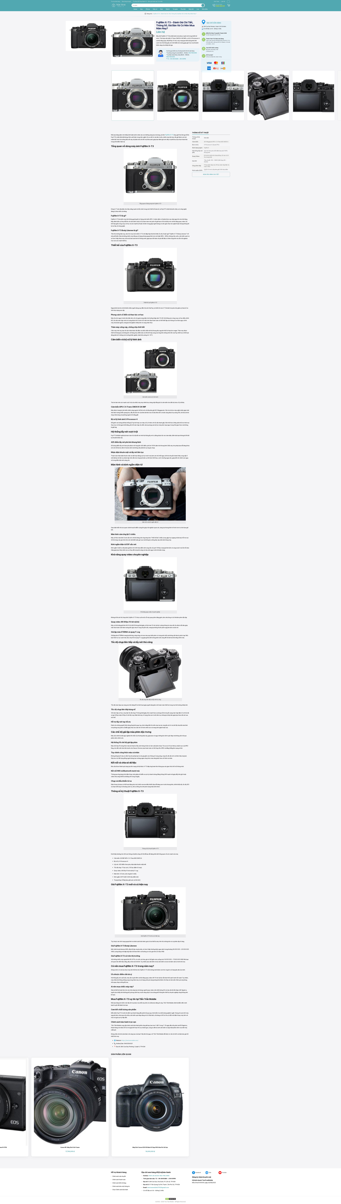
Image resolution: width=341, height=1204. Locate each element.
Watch (168, 9)
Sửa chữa (205, 9)
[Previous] (112, 66)
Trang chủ (149, 13)
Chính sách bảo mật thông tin (121, 1186)
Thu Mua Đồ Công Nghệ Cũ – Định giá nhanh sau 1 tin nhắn (148, 1)
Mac (141, 9)
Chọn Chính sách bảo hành (120, 1189)
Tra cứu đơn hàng (115, 1)
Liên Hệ (223, 1)
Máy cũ (155, 9)
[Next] (117, 66)
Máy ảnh (191, 9)
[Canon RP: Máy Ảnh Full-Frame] (70, 1102)
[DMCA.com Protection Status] (170, 1198)
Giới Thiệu (216, 1)
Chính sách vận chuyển (119, 1176)
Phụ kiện (183, 9)
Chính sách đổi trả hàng (119, 1183)
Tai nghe (175, 9)
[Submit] (202, 5)
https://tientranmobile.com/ (130, 1040)
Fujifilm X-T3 (169, 135)
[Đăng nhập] (228, 1)
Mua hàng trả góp (126, 1)
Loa (198, 9)
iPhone (148, 9)
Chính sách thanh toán (118, 1179)
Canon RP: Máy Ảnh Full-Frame (70, 1147)
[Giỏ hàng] (228, 5)
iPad (161, 9)
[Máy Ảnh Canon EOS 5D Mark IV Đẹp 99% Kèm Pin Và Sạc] (150, 1102)
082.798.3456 (164, 1175)
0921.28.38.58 (154, 1175)
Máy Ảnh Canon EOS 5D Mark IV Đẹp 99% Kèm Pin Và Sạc (150, 1147)
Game (135, 9)
